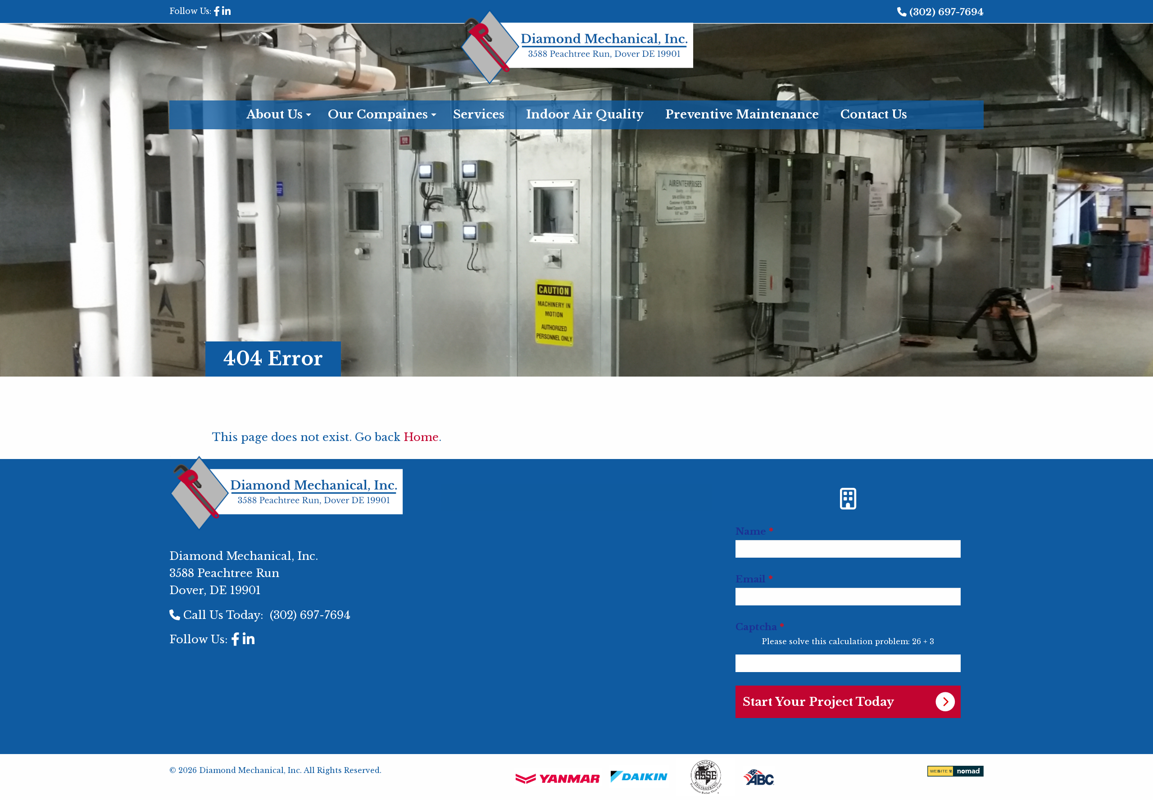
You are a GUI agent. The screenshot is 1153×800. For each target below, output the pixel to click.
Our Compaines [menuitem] (378, 114)
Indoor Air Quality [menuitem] (585, 114)
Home (421, 437)
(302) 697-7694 (946, 12)
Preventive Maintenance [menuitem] (742, 114)
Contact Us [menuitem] (873, 114)
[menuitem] (576, 492)
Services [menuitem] (478, 114)
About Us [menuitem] (274, 114)
